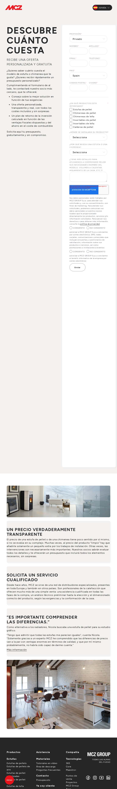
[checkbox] (88, 118)
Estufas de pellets (17, 763)
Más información (17, 649)
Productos (14, 752)
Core (68, 766)
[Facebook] (88, 777)
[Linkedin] (107, 777)
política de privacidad (90, 224)
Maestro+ (71, 770)
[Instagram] (95, 777)
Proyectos (71, 782)
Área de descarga (46, 766)
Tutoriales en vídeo (46, 763)
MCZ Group (72, 785)
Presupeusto (43, 780)
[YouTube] (101, 777)
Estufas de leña (15, 786)
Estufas (12, 758)
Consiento (79, 228)
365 (68, 763)
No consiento (97, 228)
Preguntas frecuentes (48, 770)
